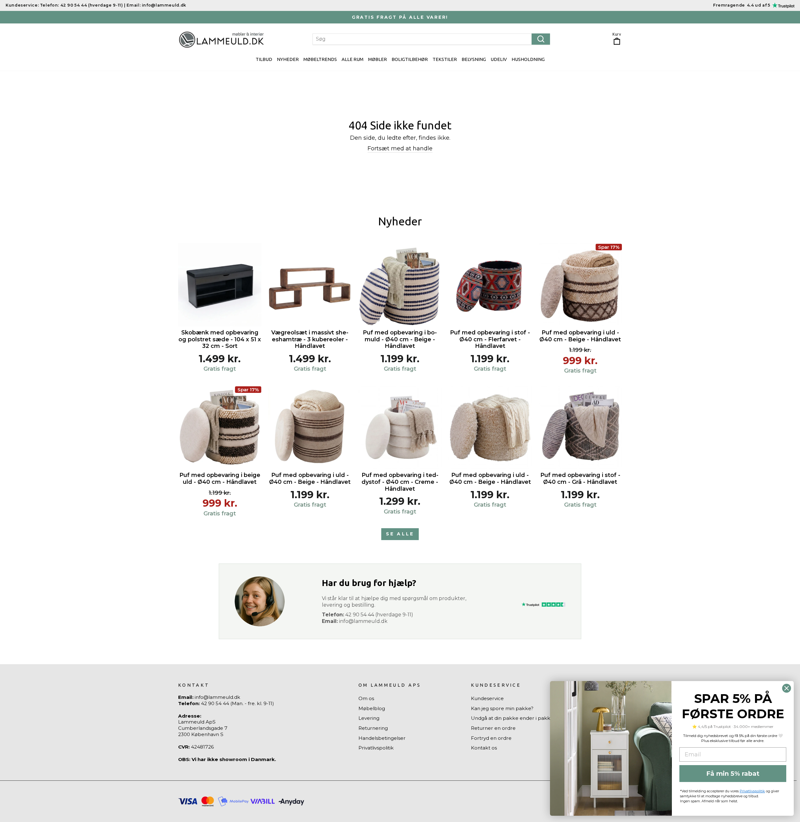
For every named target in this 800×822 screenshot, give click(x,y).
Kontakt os (484, 748)
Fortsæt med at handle (400, 148)
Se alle (400, 534)
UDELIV (499, 59)
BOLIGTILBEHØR (410, 59)
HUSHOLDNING (528, 59)
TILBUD (264, 59)
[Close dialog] (786, 688)
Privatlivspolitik (376, 748)
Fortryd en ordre (491, 738)
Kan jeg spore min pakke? (502, 708)
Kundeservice (487, 698)
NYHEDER (288, 59)
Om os (366, 698)
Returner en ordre (493, 728)
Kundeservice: (22, 5)
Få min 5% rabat (732, 773)
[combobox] (431, 39)
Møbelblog (371, 708)
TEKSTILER (444, 59)
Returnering (373, 728)
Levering (368, 718)
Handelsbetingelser (382, 738)
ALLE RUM (352, 59)
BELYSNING (474, 59)
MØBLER (377, 59)
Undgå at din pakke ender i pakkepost (517, 718)
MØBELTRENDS (320, 59)
